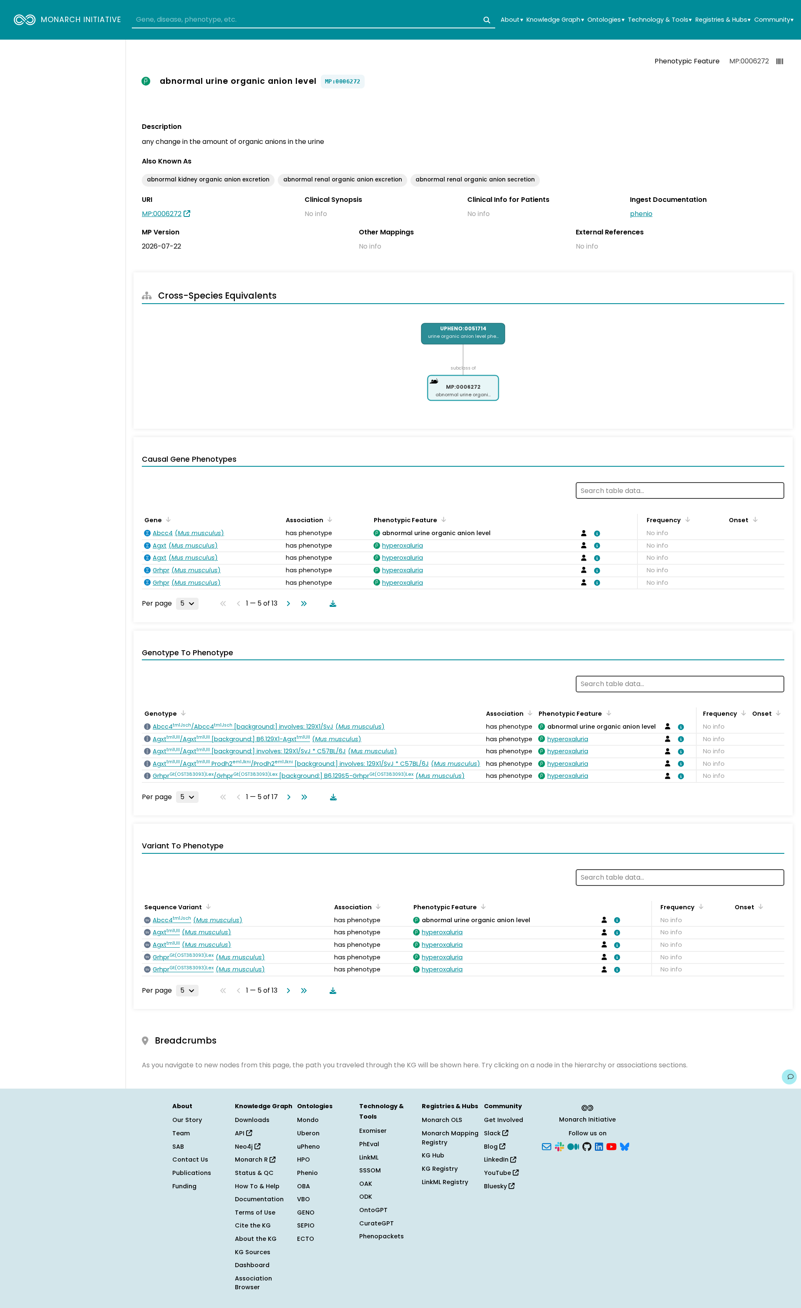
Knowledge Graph (555, 19)
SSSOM (370, 1170)
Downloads (252, 1120)
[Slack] (559, 1145)
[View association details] (596, 533)
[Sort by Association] (328, 519)
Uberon (308, 1133)
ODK (365, 1196)
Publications (191, 1173)
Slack (493, 1133)
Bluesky (496, 1186)
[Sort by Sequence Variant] (207, 906)
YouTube (498, 1173)
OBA (303, 1186)
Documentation (259, 1199)
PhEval (369, 1144)
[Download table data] (331, 603)
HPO (303, 1159)
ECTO (305, 1239)
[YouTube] (611, 1145)
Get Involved (503, 1120)
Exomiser (373, 1131)
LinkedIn (497, 1159)
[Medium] (573, 1145)
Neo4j (244, 1146)
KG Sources (252, 1252)
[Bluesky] (624, 1145)
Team (181, 1133)
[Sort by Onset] (753, 519)
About (512, 19)
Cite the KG (253, 1225)
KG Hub (433, 1155)
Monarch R (252, 1159)
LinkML (368, 1157)
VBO (303, 1199)
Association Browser (253, 1283)
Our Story (187, 1120)
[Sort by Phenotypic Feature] (442, 519)
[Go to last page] (302, 603)
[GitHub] (587, 1145)
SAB (178, 1146)
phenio (641, 214)
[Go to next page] (287, 603)
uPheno (308, 1146)
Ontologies (605, 19)
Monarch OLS (442, 1120)
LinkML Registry (445, 1182)
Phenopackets (381, 1236)
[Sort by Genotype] (182, 713)
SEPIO (306, 1225)
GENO (306, 1212)
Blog (491, 1146)
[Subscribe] (546, 1145)
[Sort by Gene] (167, 519)
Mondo (308, 1120)
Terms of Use (255, 1212)
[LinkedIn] (599, 1145)
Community (773, 19)
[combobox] (313, 20)
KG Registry (440, 1169)
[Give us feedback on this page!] (789, 1076)
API (240, 1133)
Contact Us (190, 1159)
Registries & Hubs (723, 19)
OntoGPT (373, 1210)
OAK (365, 1184)
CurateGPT (376, 1223)
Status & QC (254, 1173)
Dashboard (252, 1265)
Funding (184, 1186)
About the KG (256, 1239)
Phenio (307, 1173)
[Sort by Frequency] (686, 519)
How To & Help (257, 1186)
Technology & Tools (660, 19)
